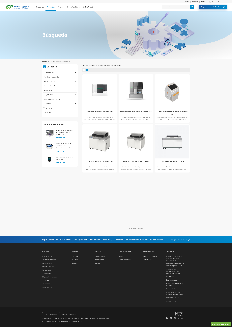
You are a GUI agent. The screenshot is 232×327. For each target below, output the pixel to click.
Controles (47, 104)
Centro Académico (73, 7)
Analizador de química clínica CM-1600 (136, 211)
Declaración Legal (60, 318)
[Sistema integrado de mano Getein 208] (49, 159)
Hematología (48, 90)
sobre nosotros (89, 7)
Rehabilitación (49, 112)
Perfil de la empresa (150, 256)
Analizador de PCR (172, 298)
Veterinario (48, 108)
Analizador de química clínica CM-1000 (100, 211)
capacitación (99, 260)
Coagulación (48, 95)
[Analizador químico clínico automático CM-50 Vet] (172, 92)
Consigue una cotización (179, 240)
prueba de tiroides (172, 289)
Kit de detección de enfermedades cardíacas (174, 293)
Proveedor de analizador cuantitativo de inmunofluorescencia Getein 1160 (64, 146)
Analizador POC (49, 72)
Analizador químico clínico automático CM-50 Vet (172, 113)
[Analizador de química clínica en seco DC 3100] (136, 92)
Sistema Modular (50, 86)
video (121, 256)
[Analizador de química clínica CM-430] (136, 141)
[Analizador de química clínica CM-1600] (136, 191)
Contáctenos (147, 260)
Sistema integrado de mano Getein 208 (64, 158)
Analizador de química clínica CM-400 (99, 161)
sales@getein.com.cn (69, 314)
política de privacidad (79, 318)
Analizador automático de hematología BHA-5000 (175, 265)
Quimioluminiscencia (51, 77)
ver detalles (60, 138)
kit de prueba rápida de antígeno (174, 284)
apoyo (97, 263)
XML (69, 318)
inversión (195, 2)
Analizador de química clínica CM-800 (172, 161)
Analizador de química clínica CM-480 (99, 112)
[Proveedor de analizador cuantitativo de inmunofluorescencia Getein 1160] (49, 146)
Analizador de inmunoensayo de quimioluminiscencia (173, 271)
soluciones (40, 7)
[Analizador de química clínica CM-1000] (100, 191)
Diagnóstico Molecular (52, 99)
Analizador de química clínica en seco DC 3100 (136, 112)
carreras (186, 2)
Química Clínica (49, 81)
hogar (46, 61)
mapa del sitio (47, 318)
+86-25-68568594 (50, 314)
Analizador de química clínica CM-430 (136, 161)
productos (51, 7)
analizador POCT (172, 301)
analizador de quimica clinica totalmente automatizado (174, 258)
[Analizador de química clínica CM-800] (172, 141)
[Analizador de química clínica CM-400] (100, 141)
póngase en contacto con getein (211, 7)
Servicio (61, 7)
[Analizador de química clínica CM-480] (100, 92)
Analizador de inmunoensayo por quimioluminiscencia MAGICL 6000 (64, 132)
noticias (203, 2)
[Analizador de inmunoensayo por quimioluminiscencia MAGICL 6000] (49, 133)
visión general (100, 256)
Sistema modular (172, 280)
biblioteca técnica (125, 260)
